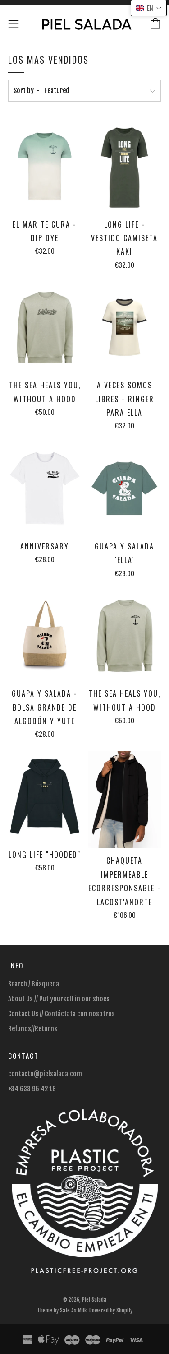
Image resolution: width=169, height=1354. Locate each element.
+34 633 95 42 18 (32, 1088)
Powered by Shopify (110, 1310)
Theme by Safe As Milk (62, 1310)
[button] (148, 8)
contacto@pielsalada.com (45, 1074)
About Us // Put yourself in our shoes (59, 999)
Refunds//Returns (32, 1028)
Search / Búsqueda (33, 984)
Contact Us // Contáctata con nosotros (61, 1014)
